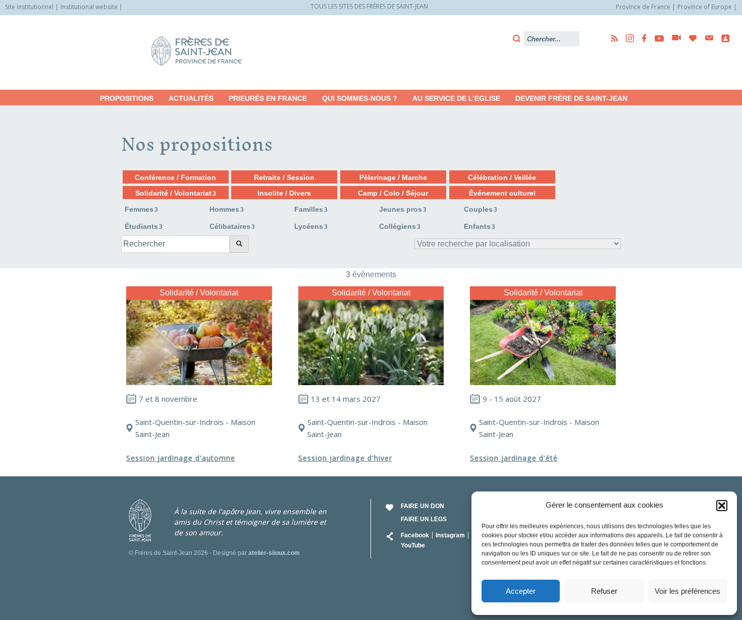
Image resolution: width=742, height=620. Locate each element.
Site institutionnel (29, 7)
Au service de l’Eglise (456, 98)
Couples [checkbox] (480, 209)
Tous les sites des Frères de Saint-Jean (369, 6)
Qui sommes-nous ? (359, 98)
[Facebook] (641, 38)
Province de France (643, 7)
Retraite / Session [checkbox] (284, 177)
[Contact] (706, 38)
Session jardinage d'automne (180, 458)
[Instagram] (627, 38)
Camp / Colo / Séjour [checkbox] (393, 193)
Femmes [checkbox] (141, 209)
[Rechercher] (239, 244)
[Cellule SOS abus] (722, 38)
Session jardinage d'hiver (345, 458)
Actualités (191, 98)
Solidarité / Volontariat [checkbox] (175, 193)
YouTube (413, 545)
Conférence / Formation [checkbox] (175, 177)
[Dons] (690, 38)
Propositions (126, 98)
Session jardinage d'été (514, 458)
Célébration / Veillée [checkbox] (502, 177)
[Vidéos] (673, 38)
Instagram (450, 535)
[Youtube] (656, 38)
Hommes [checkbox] (226, 209)
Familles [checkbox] (311, 209)
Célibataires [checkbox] (232, 226)
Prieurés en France (268, 98)
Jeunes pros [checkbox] (403, 209)
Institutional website (89, 7)
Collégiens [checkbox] (399, 226)
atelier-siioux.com (274, 552)
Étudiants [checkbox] (144, 226)
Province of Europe (704, 7)
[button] (722, 506)
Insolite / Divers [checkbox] (284, 193)
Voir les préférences (687, 591)
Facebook (415, 535)
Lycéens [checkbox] (311, 226)
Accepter (521, 591)
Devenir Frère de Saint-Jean (571, 98)
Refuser (604, 591)
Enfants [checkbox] (479, 226)
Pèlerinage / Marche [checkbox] (393, 177)
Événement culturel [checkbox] (502, 193)
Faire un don (422, 506)
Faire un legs (424, 519)
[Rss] (611, 38)
